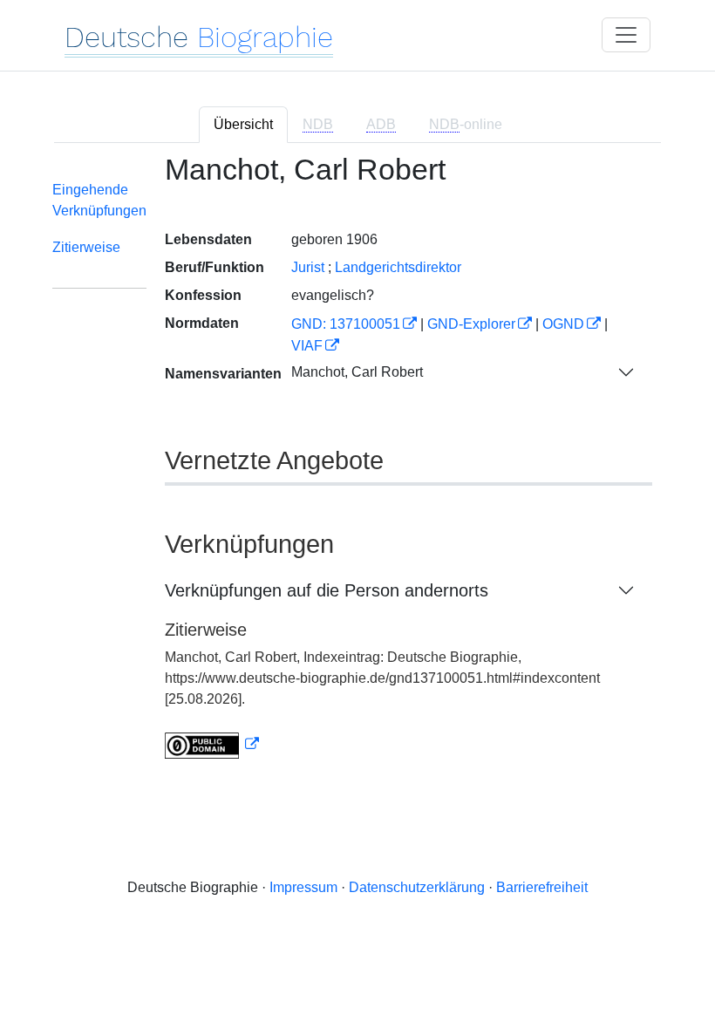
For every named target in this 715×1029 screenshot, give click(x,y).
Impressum (303, 887)
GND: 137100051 (345, 324)
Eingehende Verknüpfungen (99, 200)
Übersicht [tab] (243, 124)
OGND (563, 324)
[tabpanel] (357, 467)
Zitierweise (86, 247)
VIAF (307, 345)
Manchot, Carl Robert (357, 372)
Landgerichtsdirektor (398, 267)
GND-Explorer (471, 324)
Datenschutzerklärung (417, 887)
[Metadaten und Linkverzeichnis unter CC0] (212, 744)
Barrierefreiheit (542, 887)
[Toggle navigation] (626, 34)
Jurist (307, 267)
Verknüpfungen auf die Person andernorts (326, 590)
